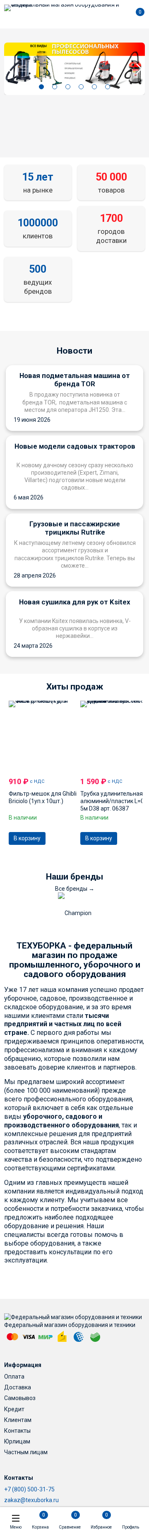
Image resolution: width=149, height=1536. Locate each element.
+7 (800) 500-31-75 (29, 1489)
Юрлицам (17, 1441)
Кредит (14, 1409)
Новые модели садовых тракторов (74, 446)
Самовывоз (20, 1398)
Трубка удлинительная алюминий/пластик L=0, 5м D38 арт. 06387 (112, 801)
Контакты (17, 1430)
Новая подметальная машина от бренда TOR (74, 379)
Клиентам (17, 1420)
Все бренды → (74, 888)
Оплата (14, 1376)
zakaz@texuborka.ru (31, 1500)
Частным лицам (26, 1452)
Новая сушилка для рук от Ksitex (74, 602)
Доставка (17, 1387)
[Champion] (74, 913)
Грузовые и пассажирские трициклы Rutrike (74, 528)
